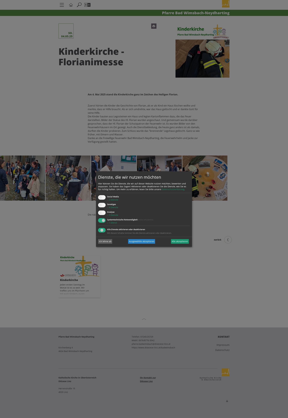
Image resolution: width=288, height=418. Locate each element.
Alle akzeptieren (180, 241)
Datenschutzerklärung (173, 189)
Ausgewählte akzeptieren (141, 241)
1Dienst (112, 222)
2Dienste (112, 199)
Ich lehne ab (105, 241)
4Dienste (112, 207)
